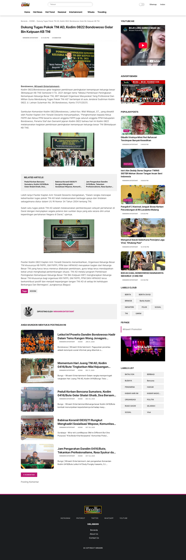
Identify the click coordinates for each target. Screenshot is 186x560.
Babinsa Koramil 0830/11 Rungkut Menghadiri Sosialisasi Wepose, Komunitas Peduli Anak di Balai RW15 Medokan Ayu (68, 184)
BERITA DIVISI (145, 294)
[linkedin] (43, 298)
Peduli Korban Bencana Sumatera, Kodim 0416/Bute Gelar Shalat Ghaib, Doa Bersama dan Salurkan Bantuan (37, 184)
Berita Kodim (145, 301)
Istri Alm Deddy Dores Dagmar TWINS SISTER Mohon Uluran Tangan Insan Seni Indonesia (141, 173)
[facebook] (163, 12)
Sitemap (153, 4)
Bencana (150, 381)
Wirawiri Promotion (132, 329)
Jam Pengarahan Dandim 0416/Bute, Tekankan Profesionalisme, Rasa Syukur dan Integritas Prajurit (99, 184)
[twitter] (151, 12)
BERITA (128, 294)
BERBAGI (150, 374)
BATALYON (129, 374)
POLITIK (150, 399)
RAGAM (127, 233)
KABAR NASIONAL (155, 393)
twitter (94, 518)
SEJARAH (151, 406)
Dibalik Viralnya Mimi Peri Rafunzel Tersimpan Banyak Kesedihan (139, 139)
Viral (126, 131)
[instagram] (159, 12)
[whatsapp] (147, 12)
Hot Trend (50, 12)
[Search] (90, 4)
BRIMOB (128, 301)
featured (128, 164)
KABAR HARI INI (131, 393)
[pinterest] (155, 12)
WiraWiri (99, 548)
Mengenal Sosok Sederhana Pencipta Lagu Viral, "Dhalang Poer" (143, 241)
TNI (126, 313)
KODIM (32, 21)
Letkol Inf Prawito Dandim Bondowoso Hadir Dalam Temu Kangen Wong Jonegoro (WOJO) (86, 336)
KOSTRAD (127, 200)
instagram (65, 518)
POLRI (144, 307)
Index (162, 4)
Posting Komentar (30, 482)
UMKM (138, 313)
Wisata (91, 12)
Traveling (101, 12)
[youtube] (143, 12)
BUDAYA (128, 381)
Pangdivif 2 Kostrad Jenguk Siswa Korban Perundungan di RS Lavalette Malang (142, 208)
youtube (123, 518)
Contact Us (94, 538)
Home (27, 12)
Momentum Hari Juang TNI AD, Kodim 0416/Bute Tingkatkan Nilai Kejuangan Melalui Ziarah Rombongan (83, 365)
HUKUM (150, 387)
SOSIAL (158, 307)
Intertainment (75, 12)
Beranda (24, 21)
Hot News (37, 12)
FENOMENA (130, 387)
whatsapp (108, 518)
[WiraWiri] (25, 6)
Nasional (62, 12)
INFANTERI (129, 307)
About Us (94, 534)
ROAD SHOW (130, 406)
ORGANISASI (130, 399)
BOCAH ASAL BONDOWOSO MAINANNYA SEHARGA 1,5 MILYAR (142, 274)
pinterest (80, 518)
